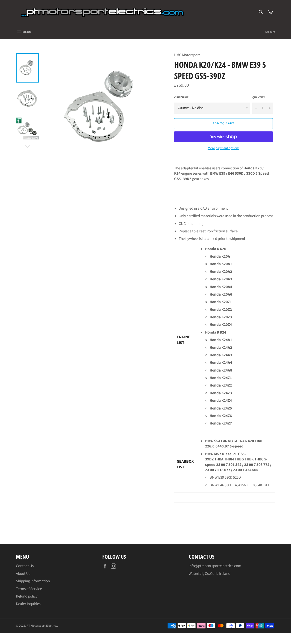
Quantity (258, 97)
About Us (23, 573)
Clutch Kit (181, 97)
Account (270, 32)
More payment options (223, 148)
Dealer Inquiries (28, 604)
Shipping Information (33, 581)
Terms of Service (29, 589)
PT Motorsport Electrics (42, 625)
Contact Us (25, 566)
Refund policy (27, 596)
